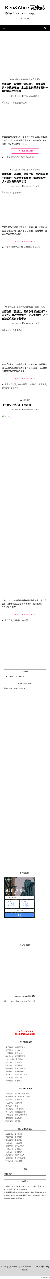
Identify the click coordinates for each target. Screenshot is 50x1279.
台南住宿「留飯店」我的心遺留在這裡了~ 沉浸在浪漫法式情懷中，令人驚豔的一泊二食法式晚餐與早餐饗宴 (25, 315)
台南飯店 (30, 157)
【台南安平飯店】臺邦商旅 (16, 404)
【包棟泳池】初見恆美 (13, 1149)
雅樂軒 (7, 247)
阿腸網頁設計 (45, 1278)
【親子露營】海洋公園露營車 (15, 1068)
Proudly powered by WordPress (16, 1266)
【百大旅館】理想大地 (13, 1078)
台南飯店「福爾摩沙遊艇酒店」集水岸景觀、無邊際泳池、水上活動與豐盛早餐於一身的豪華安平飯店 (25, 88)
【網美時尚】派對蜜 (12, 1121)
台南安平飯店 (10, 157)
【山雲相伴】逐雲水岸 (13, 1053)
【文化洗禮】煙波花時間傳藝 (15, 1115)
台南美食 (20, 307)
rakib (24, 1270)
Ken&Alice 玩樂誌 (25, 7)
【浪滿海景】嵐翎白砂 (13, 1152)
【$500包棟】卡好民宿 (13, 1059)
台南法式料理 (10, 384)
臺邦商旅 (8, 620)
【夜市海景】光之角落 (13, 1062)
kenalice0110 (31, 96)
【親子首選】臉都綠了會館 (14, 1047)
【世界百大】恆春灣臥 (13, 1140)
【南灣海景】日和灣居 (13, 1143)
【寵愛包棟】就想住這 (13, 1118)
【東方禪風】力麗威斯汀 (14, 1103)
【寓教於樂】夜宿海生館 (14, 1146)
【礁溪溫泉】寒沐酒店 (13, 1100)
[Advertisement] (25, 52)
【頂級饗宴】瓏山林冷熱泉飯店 (16, 1094)
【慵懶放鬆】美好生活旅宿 (14, 1158)
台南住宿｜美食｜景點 (30, 79)
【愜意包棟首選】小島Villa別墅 (17, 1097)
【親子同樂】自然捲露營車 (14, 1112)
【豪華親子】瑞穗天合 (13, 1081)
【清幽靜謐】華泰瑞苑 (13, 1137)
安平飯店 (21, 157)
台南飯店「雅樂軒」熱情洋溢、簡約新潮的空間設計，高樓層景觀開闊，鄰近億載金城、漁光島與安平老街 (25, 178)
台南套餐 (6, 388)
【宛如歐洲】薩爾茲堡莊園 (14, 1056)
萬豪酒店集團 (17, 247)
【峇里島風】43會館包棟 (14, 1109)
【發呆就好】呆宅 (11, 1106)
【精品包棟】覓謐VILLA (14, 1155)
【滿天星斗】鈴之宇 (12, 1050)
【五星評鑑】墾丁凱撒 (13, 1134)
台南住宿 (16, 79)
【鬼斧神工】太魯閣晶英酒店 (15, 1074)
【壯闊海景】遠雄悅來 (13, 1065)
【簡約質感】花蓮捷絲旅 (14, 1071)
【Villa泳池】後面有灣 (13, 1161)
